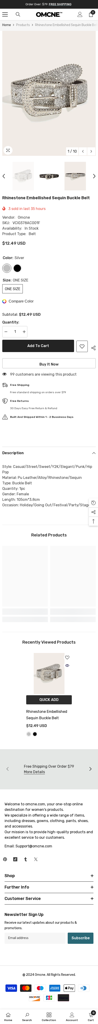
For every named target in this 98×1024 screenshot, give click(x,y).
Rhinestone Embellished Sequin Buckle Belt (46, 714)
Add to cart (38, 346)
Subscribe (81, 938)
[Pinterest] (5, 859)
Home (6, 25)
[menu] (5, 14)
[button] (83, 151)
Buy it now (49, 364)
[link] (25, 611)
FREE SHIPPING (60, 4)
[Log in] (80, 14)
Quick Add (49, 700)
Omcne (24, 217)
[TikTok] (15, 859)
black (34, 734)
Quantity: (10, 322)
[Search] (18, 14)
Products (23, 25)
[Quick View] (67, 665)
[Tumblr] (25, 859)
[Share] (92, 347)
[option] (49, 93)
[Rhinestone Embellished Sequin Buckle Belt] (49, 673)
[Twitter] (35, 859)
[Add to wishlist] (82, 346)
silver (28, 734)
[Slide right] (90, 769)
